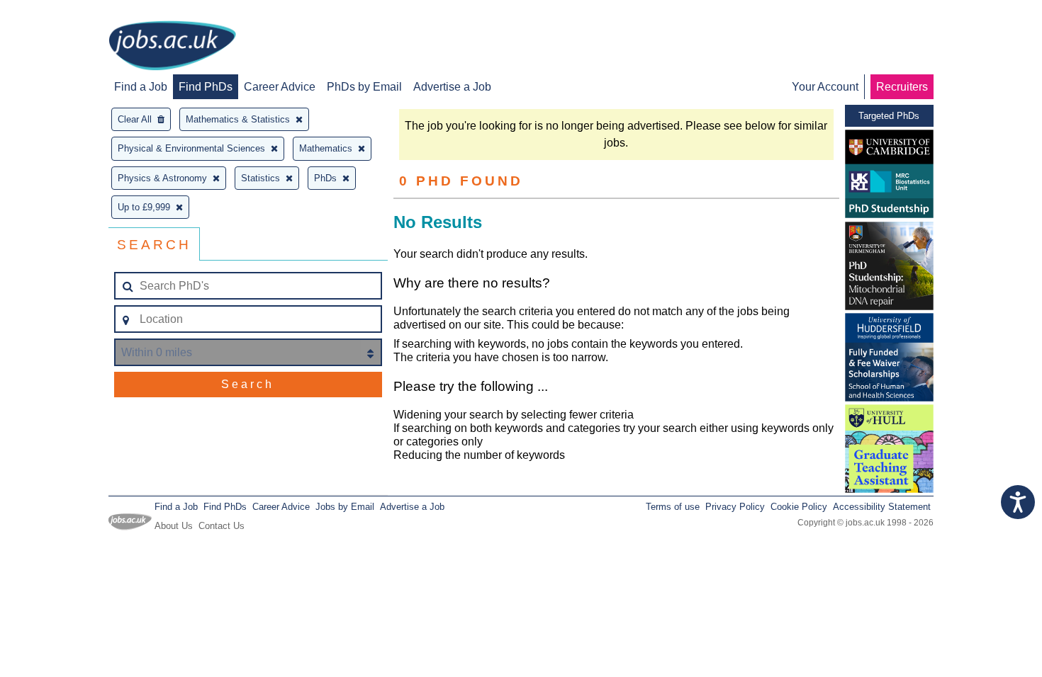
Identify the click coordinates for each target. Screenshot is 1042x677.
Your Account (825, 87)
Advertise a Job (452, 87)
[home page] (172, 46)
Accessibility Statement (882, 506)
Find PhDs (206, 87)
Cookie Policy (799, 506)
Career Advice (279, 87)
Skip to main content (57, 12)
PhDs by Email (364, 87)
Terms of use (673, 506)
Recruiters (902, 87)
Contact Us (221, 525)
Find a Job (140, 87)
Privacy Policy (735, 506)
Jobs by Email (344, 506)
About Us (174, 525)
